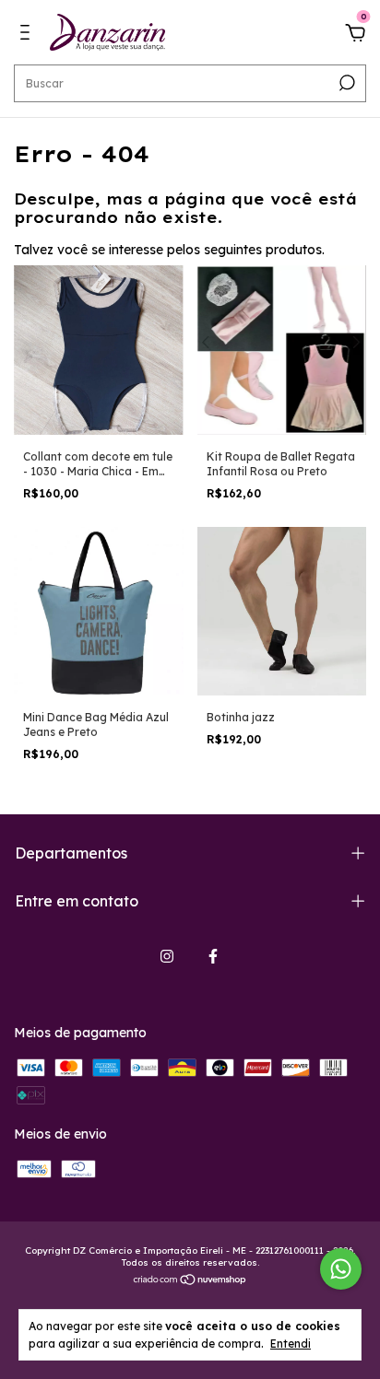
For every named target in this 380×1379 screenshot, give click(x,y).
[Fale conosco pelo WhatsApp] (341, 1269)
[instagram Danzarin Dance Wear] (167, 956)
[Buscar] (345, 82)
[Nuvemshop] (190, 1281)
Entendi (290, 1343)
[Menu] (28, 35)
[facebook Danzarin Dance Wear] (213, 956)
